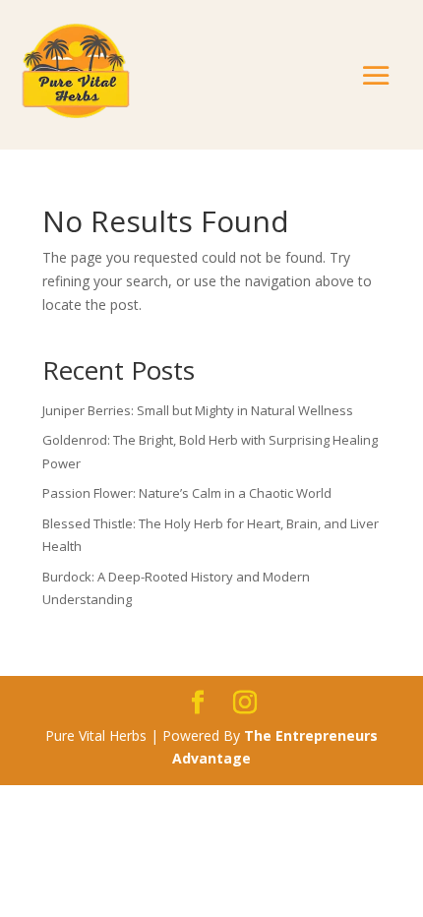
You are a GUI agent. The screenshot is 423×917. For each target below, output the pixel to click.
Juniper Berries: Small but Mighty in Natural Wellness (197, 410)
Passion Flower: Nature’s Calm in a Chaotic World (187, 493)
